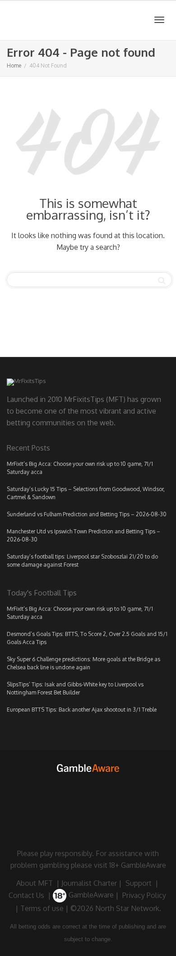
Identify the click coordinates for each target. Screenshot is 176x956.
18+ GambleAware (137, 865)
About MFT (34, 883)
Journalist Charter (89, 883)
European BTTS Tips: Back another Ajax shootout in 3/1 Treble (82, 709)
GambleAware (90, 894)
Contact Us (26, 894)
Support (138, 883)
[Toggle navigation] (159, 19)
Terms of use (42, 908)
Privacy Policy (144, 894)
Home (14, 65)
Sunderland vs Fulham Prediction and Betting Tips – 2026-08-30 (87, 514)
